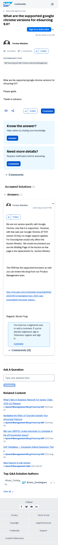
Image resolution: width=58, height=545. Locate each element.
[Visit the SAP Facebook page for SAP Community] (21, 507)
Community (20, 4)
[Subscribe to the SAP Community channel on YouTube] (31, 507)
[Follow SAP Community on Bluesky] (26, 507)
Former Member (20, 43)
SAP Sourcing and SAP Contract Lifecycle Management (26, 63)
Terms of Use (43, 515)
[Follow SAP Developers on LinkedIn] (36, 507)
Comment (48, 111)
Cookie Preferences (14, 538)
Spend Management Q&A (16, 11)
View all (7, 491)
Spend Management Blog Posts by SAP (24, 407)
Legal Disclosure (43, 523)
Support (43, 530)
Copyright (14, 523)
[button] (36, 51)
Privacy (14, 515)
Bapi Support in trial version (16, 463)
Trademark (14, 530)
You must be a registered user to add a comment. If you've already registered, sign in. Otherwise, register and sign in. (28, 332)
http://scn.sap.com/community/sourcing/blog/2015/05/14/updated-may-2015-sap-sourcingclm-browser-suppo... (28, 296)
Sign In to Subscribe (39, 29)
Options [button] (53, 30)
